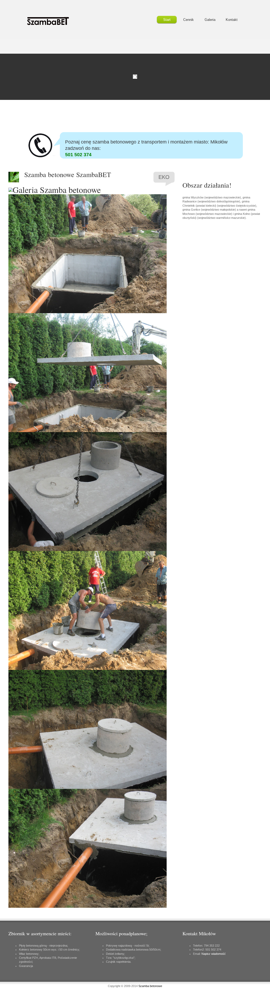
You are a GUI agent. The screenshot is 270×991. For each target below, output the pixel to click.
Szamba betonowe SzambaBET (53, 21)
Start (167, 20)
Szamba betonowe (150, 986)
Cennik (188, 20)
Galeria (210, 20)
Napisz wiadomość (213, 953)
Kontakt (232, 20)
